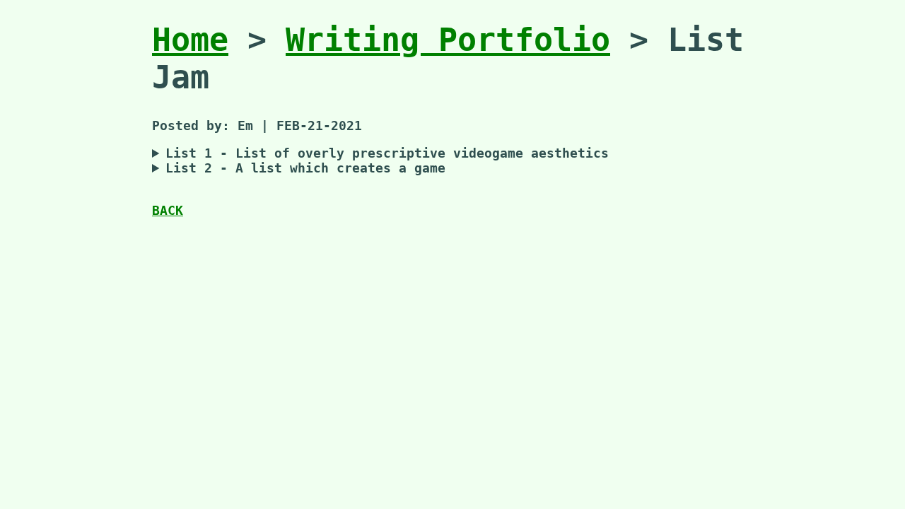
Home (190, 40)
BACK (167, 210)
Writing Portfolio (448, 40)
